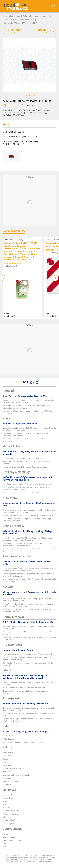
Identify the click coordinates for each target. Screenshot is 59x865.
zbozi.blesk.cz (8, 765)
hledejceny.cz (8, 752)
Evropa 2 (6, 847)
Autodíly (52, 16)
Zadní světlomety (27, 19)
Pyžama (6, 808)
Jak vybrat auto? (9, 784)
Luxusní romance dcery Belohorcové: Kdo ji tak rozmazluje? (25, 467)
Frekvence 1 (7, 843)
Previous (3, 278)
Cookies (15, 861)
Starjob (5, 834)
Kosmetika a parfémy (11, 811)
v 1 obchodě (9, 316)
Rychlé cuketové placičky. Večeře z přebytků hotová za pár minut (28, 484)
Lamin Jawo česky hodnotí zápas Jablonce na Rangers (24, 742)
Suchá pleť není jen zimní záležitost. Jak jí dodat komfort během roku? (29, 493)
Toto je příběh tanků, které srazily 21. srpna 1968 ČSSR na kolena (28, 515)
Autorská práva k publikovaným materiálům (20, 857)
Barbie (5, 801)
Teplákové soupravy (10, 814)
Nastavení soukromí (28, 861)
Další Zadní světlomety (13, 240)
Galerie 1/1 (29, 95)
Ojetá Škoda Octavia (10, 781)
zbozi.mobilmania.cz (11, 16)
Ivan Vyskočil (8, 736)
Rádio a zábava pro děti (12, 840)
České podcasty (9, 837)
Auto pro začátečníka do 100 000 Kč (16, 775)
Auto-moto (27, 16)
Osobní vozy (7, 759)
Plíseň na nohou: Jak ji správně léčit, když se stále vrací (24, 688)
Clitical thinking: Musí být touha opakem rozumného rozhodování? (28, 654)
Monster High (8, 798)
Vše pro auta (40, 16)
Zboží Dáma (7, 762)
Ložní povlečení (9, 820)
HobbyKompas (8, 772)
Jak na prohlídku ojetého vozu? (14, 768)
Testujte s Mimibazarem (12, 795)
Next (55, 278)
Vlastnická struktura (44, 861)
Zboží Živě (7, 756)
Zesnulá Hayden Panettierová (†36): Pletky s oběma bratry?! (26, 458)
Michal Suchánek (9, 739)
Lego (4, 804)
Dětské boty (7, 817)
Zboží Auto (7, 778)
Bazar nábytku (8, 824)
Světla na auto (10, 19)
